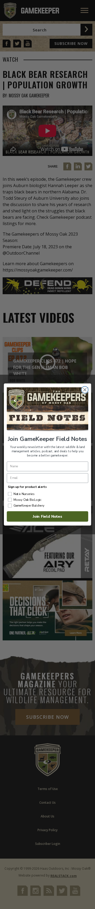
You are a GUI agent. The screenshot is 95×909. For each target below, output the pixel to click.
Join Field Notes (47, 516)
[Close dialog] (85, 389)
